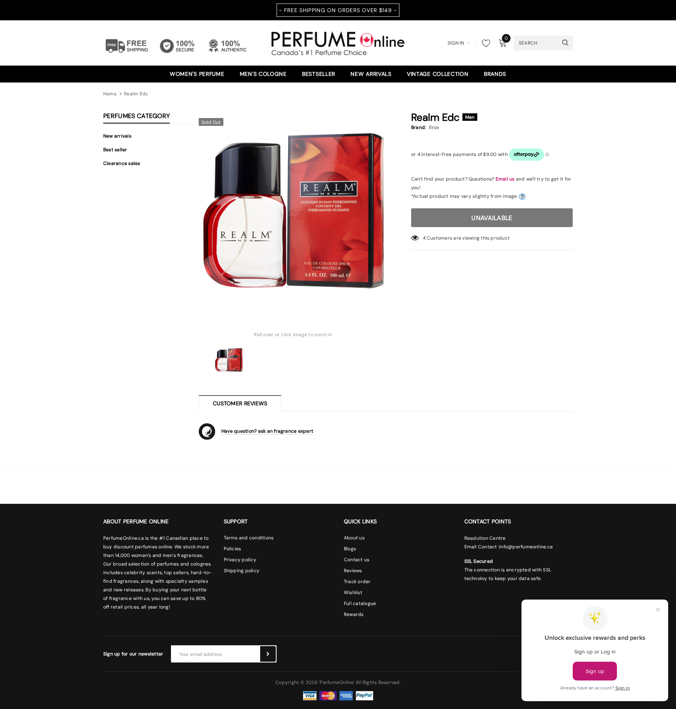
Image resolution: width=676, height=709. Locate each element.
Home (110, 94)
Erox (434, 127)
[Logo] (338, 42)
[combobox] (536, 43)
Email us (505, 179)
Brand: (418, 127)
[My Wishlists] (484, 43)
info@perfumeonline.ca (526, 547)
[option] (293, 208)
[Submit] (268, 654)
